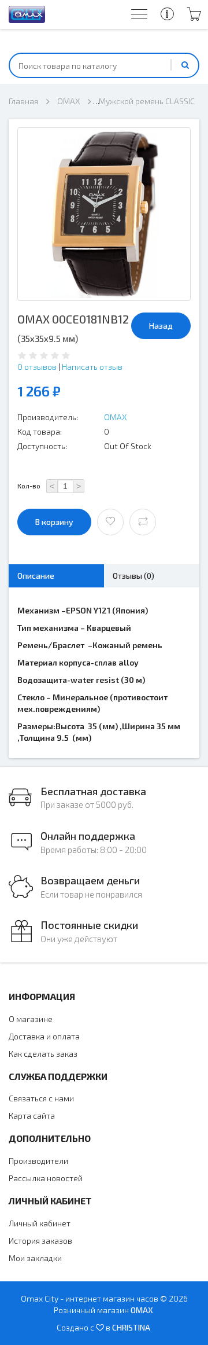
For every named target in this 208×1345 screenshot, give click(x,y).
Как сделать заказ (43, 1054)
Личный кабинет (39, 1223)
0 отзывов (37, 367)
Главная (23, 101)
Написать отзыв (92, 367)
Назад (161, 325)
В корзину (54, 522)
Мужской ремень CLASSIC (147, 101)
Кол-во (28, 486)
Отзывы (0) (133, 575)
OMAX (68, 101)
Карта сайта (32, 1115)
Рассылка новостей (46, 1178)
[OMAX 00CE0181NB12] (104, 214)
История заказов (40, 1240)
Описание (35, 575)
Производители (38, 1161)
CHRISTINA (131, 1327)
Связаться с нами (41, 1098)
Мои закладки (35, 1258)
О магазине (31, 1019)
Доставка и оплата (44, 1036)
